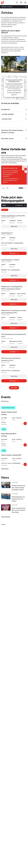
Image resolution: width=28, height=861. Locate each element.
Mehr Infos (14, 226)
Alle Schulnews (5, 516)
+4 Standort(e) (15, 270)
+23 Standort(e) (18, 243)
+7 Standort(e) (15, 370)
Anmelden (13, 351)
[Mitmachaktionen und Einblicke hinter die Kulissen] (5, 496)
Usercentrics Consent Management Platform (14, 93)
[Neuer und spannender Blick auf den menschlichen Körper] (5, 507)
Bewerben (13, 253)
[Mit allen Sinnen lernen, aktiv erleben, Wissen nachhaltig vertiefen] (5, 485)
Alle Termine (5, 401)
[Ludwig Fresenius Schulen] (2, 2)
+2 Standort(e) (15, 463)
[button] (3, 188)
